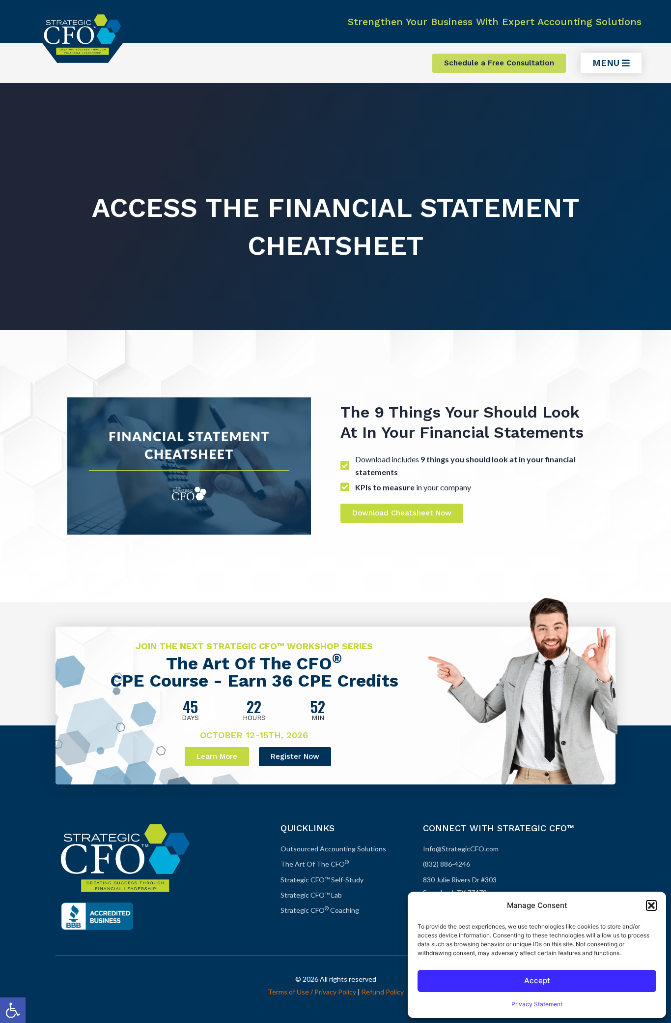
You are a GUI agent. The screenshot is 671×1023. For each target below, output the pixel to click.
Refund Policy (383, 992)
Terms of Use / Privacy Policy (312, 992)
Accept (537, 980)
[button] (13, 1010)
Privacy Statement (536, 1004)
